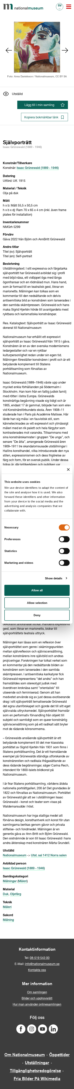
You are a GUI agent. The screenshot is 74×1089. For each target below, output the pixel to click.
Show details (53, 578)
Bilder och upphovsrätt (37, 998)
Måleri (22, 881)
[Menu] (68, 7)
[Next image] (65, 50)
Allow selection (37, 602)
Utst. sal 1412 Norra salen (49, 855)
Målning (8, 920)
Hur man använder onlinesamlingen (37, 1004)
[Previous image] (9, 50)
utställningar (37, 1062)
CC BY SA (61, 77)
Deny (37, 615)
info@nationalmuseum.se (42, 964)
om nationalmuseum (24, 1054)
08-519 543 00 (40, 957)
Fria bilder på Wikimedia (37, 1078)
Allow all (37, 590)
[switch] (64, 539)
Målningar (10, 881)
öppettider (59, 1054)
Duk (6, 894)
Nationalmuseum (14, 855)
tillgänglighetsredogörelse (35, 1070)
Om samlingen (37, 992)
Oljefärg (15, 894)
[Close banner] (68, 469)
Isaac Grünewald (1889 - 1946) (38, 168)
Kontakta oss (37, 970)
